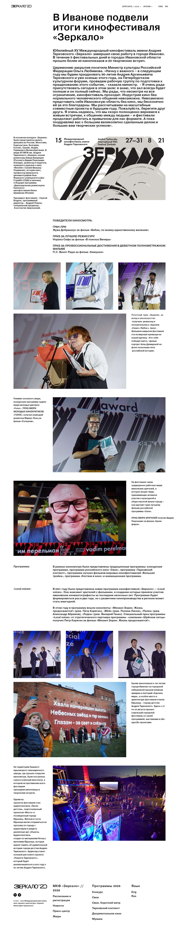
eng (161, 6)
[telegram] (19, 895)
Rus (133, 896)
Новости (58, 906)
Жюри (57, 916)
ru (166, 6)
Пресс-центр (61, 911)
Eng (133, 892)
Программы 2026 (106, 886)
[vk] (15, 895)
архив (147, 6)
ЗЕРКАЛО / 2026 (130, 6)
